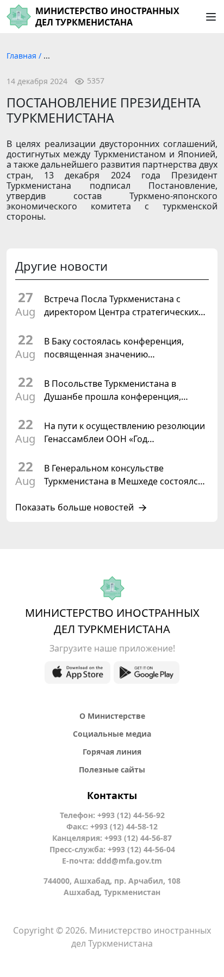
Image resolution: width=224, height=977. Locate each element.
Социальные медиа (112, 734)
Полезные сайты (112, 769)
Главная (23, 55)
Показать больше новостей (74, 507)
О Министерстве (112, 716)
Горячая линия (112, 751)
